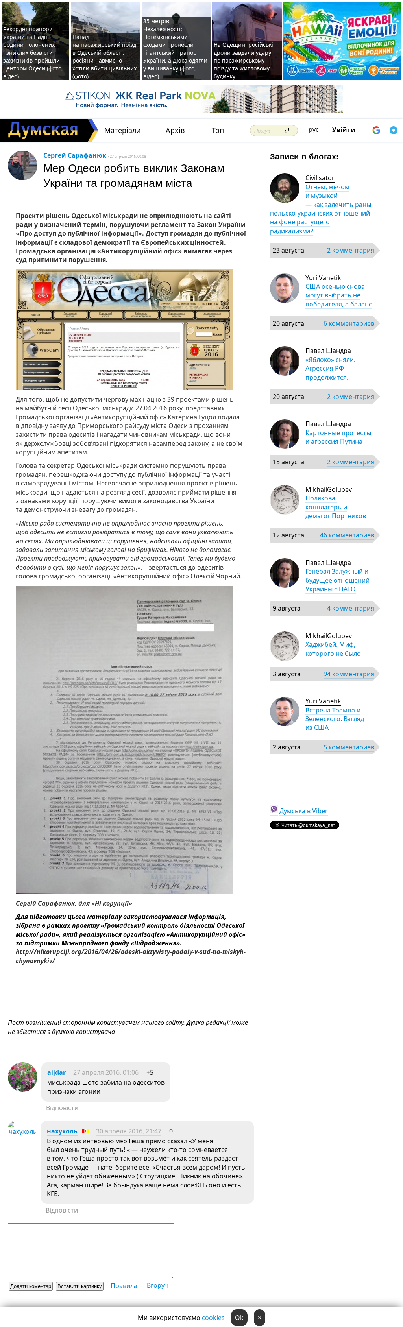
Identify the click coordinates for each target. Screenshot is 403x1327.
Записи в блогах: (304, 156)
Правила (124, 1285)
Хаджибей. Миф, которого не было (333, 648)
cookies (213, 1317)
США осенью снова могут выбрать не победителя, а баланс (338, 295)
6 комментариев (349, 323)
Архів (175, 130)
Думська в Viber (303, 811)
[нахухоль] (22, 1131)
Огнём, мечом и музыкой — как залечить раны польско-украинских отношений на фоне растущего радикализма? (320, 209)
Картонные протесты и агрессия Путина (338, 437)
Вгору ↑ (158, 1285)
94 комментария (349, 674)
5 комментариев (349, 747)
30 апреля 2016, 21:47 (128, 1131)
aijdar (56, 1072)
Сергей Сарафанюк (74, 155)
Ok (239, 1317)
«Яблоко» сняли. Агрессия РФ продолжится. (330, 368)
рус (314, 129)
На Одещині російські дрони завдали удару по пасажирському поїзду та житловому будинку (243, 60)
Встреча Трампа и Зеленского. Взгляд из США (334, 719)
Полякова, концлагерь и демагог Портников (335, 507)
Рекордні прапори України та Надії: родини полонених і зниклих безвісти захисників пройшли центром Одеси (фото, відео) (33, 52)
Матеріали (122, 130)
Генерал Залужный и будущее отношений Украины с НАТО (337, 580)
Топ (218, 130)
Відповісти (62, 1108)
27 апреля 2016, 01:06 (106, 1072)
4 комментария (350, 608)
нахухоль (62, 1131)
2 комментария (350, 250)
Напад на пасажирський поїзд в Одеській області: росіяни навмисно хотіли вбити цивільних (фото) (104, 56)
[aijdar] (22, 1089)
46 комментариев (347, 535)
